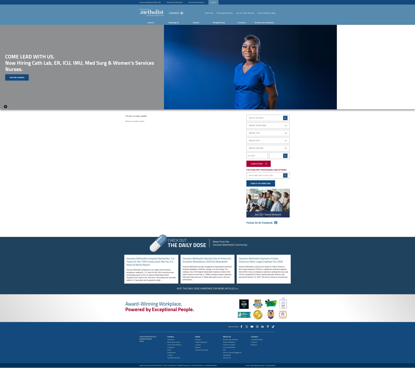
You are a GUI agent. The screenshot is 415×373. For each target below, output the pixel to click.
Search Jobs (209, 13)
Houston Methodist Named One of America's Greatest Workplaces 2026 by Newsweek (207, 259)
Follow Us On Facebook (259, 222)
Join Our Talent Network (245, 13)
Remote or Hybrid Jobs (261, 182)
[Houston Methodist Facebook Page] (241, 326)
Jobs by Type (254, 132)
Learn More (62, 75)
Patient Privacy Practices (170, 364)
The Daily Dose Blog (257, 339)
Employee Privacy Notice (211, 364)
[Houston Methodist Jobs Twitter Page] (246, 326)
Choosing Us (173, 22)
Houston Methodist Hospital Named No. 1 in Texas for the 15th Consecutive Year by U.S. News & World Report (150, 261)
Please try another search (134, 120)
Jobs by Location (256, 147)
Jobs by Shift (254, 139)
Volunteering (227, 357)
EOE (224, 349)
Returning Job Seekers (225, 13)
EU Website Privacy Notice (183, 364)
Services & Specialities (201, 349)
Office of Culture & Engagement (232, 352)
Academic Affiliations (229, 341)
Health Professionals (201, 341)
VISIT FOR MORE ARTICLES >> (207, 287)
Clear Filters (257, 163)
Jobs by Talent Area (257, 124)
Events (196, 22)
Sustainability (227, 354)
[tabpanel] (207, 67)
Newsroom (254, 344)
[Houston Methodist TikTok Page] (273, 326)
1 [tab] (404, 106)
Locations (241, 22)
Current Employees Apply (266, 13)
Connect (254, 335)
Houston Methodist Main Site (150, 2)
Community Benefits (229, 347)
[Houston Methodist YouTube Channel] (252, 326)
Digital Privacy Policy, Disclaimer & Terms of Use (150, 364)
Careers (213, 2)
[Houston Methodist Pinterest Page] (268, 326)
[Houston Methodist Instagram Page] (257, 326)
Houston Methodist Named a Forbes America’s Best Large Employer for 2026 (261, 259)
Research (198, 347)
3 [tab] (409, 106)
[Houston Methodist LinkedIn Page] (262, 326)
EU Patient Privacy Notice (197, 364)
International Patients (196, 2)
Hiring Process (219, 22)
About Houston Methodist (230, 339)
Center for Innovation (229, 344)
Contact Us (254, 341)
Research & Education (175, 2)
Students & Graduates (264, 22)
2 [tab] (407, 106)
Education (198, 339)
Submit (285, 155)
